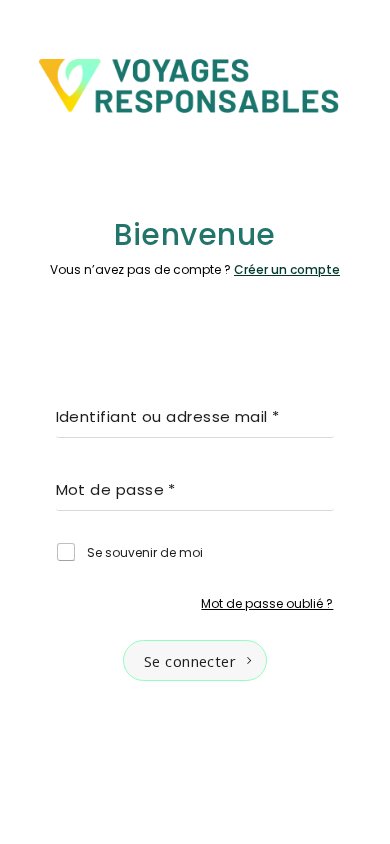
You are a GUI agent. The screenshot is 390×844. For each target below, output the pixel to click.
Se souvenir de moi (145, 553)
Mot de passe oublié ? (267, 603)
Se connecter (190, 661)
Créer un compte (287, 269)
